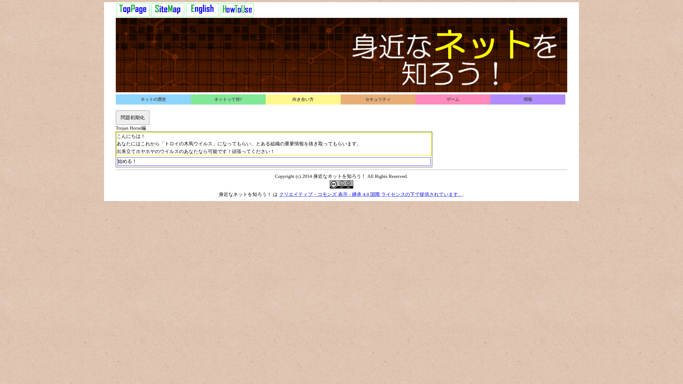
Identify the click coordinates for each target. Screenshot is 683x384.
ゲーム (453, 99)
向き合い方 (303, 99)
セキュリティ (378, 99)
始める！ (127, 161)
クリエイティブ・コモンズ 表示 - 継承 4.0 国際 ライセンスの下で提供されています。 (371, 194)
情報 (528, 99)
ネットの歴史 (153, 99)
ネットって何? (228, 99)
